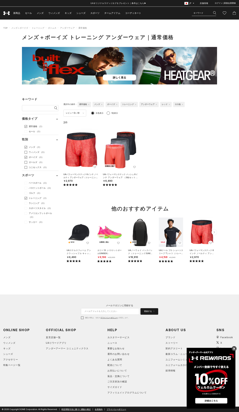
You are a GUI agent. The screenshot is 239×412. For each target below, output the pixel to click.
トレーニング (38, 28)
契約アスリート (174, 348)
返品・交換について (118, 376)
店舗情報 (204, 3)
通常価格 (82, 28)
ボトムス (52, 28)
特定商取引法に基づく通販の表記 (76, 409)
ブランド (170, 337)
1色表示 (114, 113)
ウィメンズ (54, 13)
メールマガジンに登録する (119, 305)
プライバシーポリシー (109, 318)
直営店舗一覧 (53, 337)
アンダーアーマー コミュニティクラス (67, 348)
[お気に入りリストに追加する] (95, 167)
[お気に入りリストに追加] (87, 243)
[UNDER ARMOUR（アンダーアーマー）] (6, 13)
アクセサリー (10, 359)
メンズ (40, 13)
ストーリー (172, 342)
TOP (5, 28)
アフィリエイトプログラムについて (127, 392)
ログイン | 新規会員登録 (225, 3)
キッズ (68, 13)
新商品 (16, 13)
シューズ (81, 13)
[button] (214, 232)
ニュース (112, 342)
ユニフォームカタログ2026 (181, 365)
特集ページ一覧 (11, 365)
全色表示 (99, 113)
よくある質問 (114, 359)
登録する (148, 311)
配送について (114, 365)
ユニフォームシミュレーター (182, 359)
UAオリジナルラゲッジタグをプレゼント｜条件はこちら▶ (118, 3)
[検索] (214, 13)
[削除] (89, 104)
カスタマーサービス (118, 337)
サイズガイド (114, 387)
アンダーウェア (67, 28)
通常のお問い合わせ (118, 354)
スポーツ (95, 13)
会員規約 (99, 409)
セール (28, 13)
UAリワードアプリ (56, 342)
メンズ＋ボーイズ (19, 28)
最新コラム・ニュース (178, 354)
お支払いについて (117, 370)
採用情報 (170, 370)
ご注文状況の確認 (117, 381)
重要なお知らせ (116, 348)
